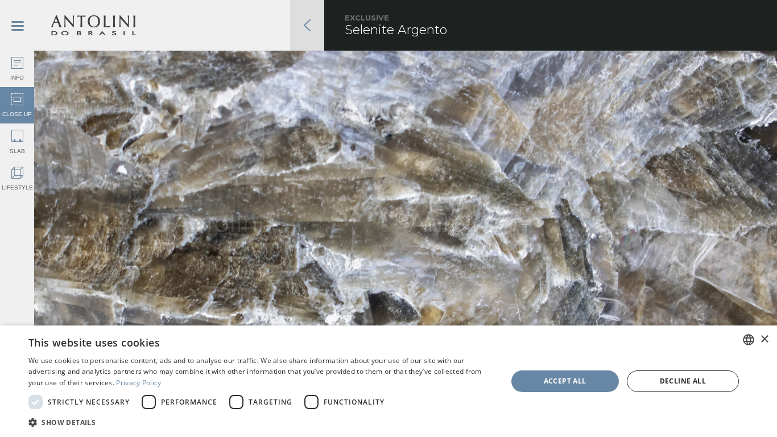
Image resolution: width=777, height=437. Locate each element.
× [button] (764, 339)
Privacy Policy (138, 382)
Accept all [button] (565, 381)
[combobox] (748, 339)
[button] (260, 421)
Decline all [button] (683, 381)
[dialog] (388, 381)
